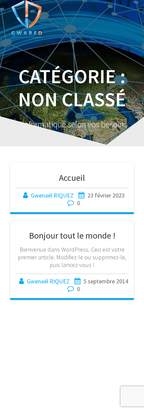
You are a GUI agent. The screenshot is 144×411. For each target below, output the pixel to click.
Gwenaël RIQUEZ (52, 195)
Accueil (72, 177)
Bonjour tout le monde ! (72, 235)
